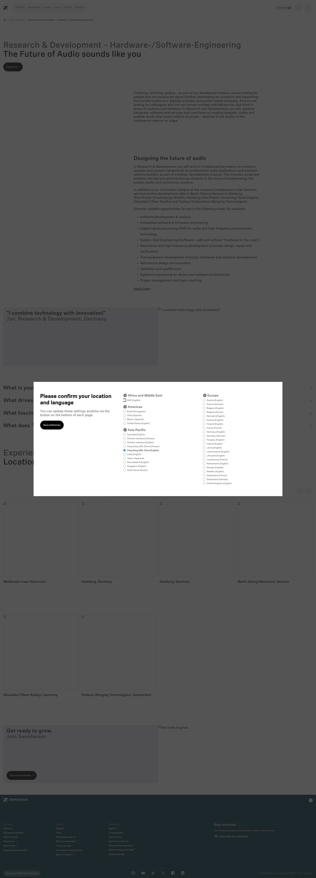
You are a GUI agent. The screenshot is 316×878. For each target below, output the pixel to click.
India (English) (134, 454)
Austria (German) (215, 404)
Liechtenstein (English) (218, 452)
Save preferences (52, 425)
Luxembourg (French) (217, 460)
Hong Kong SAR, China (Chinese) (143, 447)
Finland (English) (215, 424)
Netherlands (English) (217, 464)
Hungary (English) (215, 440)
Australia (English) (136, 435)
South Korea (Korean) (137, 470)
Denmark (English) (216, 416)
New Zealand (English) (138, 462)
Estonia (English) (215, 420)
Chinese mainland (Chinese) (141, 439)
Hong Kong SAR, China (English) (143, 450)
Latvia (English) (214, 448)
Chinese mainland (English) (140, 443)
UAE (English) (134, 400)
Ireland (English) (215, 444)
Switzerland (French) (217, 476)
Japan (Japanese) (135, 458)
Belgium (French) (215, 412)
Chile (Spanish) (134, 416)
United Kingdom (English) (219, 483)
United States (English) (138, 423)
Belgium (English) (215, 408)
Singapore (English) (136, 466)
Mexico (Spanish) (135, 419)
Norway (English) (215, 468)
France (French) (214, 428)
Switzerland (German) (217, 479)
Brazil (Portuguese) (136, 412)
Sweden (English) (215, 472)
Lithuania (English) (216, 456)
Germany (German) (216, 436)
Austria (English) (215, 400)
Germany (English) (216, 432)
